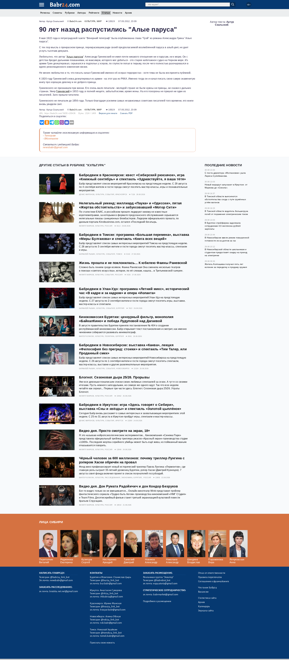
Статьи (106, 12)
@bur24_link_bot (110, 580)
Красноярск (121, 194)
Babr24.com (76, 21)
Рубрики (70, 12)
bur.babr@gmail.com (111, 583)
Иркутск (119, 420)
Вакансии (203, 592)
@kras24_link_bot (110, 606)
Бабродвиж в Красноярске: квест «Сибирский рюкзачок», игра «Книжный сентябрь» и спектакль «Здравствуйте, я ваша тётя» (132, 177)
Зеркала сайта (206, 610)
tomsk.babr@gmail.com (112, 636)
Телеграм (50, 135)
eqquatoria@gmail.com (165, 583)
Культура (90, 21)
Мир (99, 21)
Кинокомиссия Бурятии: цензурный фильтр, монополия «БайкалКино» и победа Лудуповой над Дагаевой (126, 319)
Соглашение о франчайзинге (213, 581)
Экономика (126, 477)
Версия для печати (108, 113)
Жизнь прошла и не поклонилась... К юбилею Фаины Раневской (133, 263)
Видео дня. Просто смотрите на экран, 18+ (114, 431)
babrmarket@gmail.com (165, 594)
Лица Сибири (51, 522)
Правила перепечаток (210, 577)
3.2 (57, 654)
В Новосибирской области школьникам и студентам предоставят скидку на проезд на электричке (226, 252)
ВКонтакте (51, 138)
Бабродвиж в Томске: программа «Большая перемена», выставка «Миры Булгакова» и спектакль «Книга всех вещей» (134, 237)
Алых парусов (75, 56)
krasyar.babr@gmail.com (112, 610)
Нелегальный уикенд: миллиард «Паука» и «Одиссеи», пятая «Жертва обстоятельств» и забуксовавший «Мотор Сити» (130, 205)
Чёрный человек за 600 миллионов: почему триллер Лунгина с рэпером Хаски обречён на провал (132, 460)
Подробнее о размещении (157, 601)
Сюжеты (57, 12)
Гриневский (63, 91)
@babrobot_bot (162, 580)
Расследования (112, 477)
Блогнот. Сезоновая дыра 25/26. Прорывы (114, 377)
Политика (109, 336)
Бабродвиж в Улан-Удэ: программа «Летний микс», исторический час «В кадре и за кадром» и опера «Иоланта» (134, 291)
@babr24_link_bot (59, 577)
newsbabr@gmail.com (55, 147)
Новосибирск (122, 368)
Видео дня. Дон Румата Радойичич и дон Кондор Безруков (128, 486)
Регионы (45, 12)
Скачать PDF (126, 113)
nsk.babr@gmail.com (111, 623)
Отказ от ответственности (211, 573)
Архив (128, 12)
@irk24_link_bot (109, 593)
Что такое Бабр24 (207, 587)
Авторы (81, 12)
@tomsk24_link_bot (111, 633)
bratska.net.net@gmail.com (63, 591)
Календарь (204, 606)
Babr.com (65, 5)
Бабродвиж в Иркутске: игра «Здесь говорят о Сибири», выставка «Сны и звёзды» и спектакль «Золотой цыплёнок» (130, 407)
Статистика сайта (207, 598)
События (109, 194)
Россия (108, 226)
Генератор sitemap (107, 654)
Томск (119, 254)
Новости (117, 12)
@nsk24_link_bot (110, 619)
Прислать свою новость (102, 642)
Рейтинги (94, 12)
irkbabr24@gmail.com (111, 596)
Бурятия (120, 308)
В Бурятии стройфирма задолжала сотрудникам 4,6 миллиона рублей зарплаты (223, 226)
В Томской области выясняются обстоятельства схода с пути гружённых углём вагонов (225, 199)
